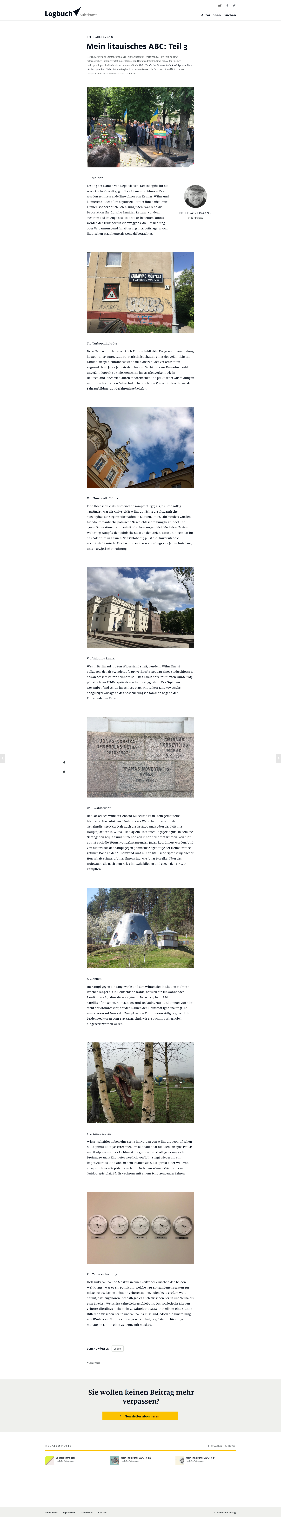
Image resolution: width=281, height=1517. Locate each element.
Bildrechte (94, 1362)
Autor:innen (211, 15)
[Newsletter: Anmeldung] (140, 1405)
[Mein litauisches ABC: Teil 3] (64, 762)
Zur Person (197, 217)
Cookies (102, 1512)
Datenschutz (86, 1512)
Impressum (68, 1512)
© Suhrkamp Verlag (225, 1512)
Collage (117, 1348)
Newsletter (51, 1512)
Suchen (230, 15)
